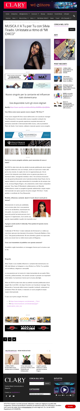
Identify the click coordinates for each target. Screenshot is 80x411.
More (32, 18)
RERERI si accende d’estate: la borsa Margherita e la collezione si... (68, 96)
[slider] (63, 395)
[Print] (14, 339)
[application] (64, 389)
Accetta (70, 406)
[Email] (10, 339)
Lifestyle (66, 14)
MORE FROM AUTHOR (24, 351)
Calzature (50, 14)
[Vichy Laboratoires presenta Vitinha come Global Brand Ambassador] (28, 359)
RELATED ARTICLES (11, 351)
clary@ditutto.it (15, 392)
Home (7, 14)
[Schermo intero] (73, 395)
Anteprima (14, 14)
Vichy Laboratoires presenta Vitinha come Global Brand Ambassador (28, 368)
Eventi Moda (58, 14)
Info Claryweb (65, 18)
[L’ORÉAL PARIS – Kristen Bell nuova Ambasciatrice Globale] (12, 359)
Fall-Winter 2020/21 (42, 18)
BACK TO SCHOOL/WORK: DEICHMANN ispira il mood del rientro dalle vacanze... (68, 105)
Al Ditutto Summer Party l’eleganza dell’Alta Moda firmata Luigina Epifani (69, 87)
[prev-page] (47, 351)
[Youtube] (14, 396)
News (52, 18)
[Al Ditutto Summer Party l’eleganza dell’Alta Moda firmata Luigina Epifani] (58, 87)
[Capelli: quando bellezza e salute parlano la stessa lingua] (43, 359)
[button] (74, 16)
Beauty (43, 14)
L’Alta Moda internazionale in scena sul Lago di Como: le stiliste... (68, 79)
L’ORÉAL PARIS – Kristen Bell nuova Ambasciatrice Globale (12, 367)
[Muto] (71, 395)
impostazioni (27, 407)
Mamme (8, 18)
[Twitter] (10, 396)
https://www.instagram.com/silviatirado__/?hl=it (25, 301)
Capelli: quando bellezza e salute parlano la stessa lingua (41, 368)
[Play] (56, 395)
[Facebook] (5, 339)
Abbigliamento (23, 14)
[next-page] (50, 351)
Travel (57, 18)
